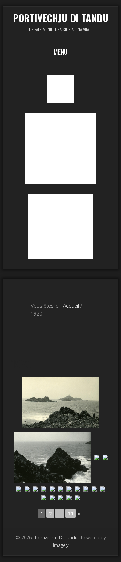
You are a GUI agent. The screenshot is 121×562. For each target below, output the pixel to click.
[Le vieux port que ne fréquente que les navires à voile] (60, 497)
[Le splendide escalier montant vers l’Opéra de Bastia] (94, 489)
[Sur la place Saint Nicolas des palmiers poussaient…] (77, 497)
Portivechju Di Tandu (60, 18)
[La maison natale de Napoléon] (69, 489)
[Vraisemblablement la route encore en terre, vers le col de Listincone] (60, 489)
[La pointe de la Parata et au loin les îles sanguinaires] (60, 402)
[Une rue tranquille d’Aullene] (77, 489)
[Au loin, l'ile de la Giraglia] (105, 457)
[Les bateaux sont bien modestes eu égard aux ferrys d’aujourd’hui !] (69, 497)
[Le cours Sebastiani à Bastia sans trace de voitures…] (85, 489)
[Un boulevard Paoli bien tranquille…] (102, 489)
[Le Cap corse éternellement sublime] (96, 457)
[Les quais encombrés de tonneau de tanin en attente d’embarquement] (43, 497)
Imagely (60, 545)
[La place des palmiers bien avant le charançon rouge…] (35, 489)
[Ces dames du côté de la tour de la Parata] (18, 489)
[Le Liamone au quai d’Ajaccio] (27, 489)
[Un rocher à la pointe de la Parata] (52, 457)
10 (70, 513)
